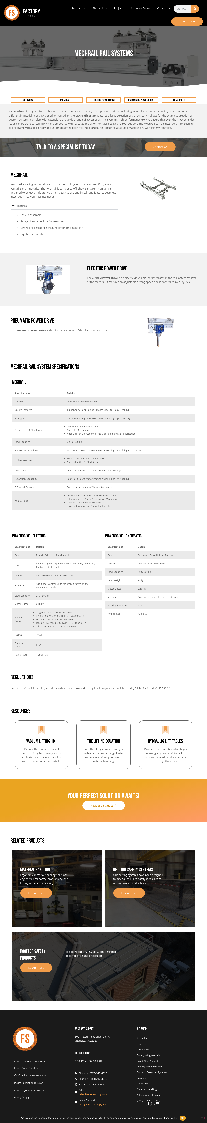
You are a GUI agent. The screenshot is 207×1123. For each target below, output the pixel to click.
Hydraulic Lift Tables (165, 741)
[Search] (195, 9)
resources (179, 100)
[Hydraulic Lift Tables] (165, 730)
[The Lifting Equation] (103, 730)
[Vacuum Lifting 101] (41, 730)
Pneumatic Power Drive (141, 100)
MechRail (65, 100)
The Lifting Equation (103, 741)
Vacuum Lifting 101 (41, 741)
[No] (202, 1118)
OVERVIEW (28, 100)
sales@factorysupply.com (93, 1094)
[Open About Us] (106, 8)
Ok (182, 1118)
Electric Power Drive (103, 100)
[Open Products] (85, 8)
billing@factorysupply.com (93, 1104)
